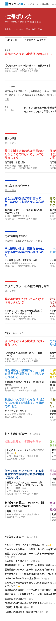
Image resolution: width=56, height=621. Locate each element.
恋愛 (14, 414)
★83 (9, 514)
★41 (52, 216)
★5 (51, 263)
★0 (51, 316)
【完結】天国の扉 (13, 607)
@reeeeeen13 (11, 21)
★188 (7, 216)
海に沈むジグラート (17, 185)
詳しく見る (10, 142)
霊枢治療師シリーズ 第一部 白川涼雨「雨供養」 (30, 569)
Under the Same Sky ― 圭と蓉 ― (22, 578)
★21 (7, 68)
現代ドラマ (19, 456)
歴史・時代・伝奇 (20, 165)
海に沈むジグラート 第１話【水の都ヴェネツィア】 (23, 211)
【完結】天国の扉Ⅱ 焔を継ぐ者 (21, 611)
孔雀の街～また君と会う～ (18, 560)
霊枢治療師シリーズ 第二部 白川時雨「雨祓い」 (30, 565)
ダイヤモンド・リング (15, 410)
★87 (9, 456)
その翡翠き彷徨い (16, 236)
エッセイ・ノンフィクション (25, 68)
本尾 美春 (21, 487)
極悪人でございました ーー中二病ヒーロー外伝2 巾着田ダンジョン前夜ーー (25, 485)
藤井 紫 (28, 607)
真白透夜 (17, 511)
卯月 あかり (49, 602)
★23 (7, 316)
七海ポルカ (18, 16)
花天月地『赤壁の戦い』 (17, 162)
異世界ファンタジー (22, 215)
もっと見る (9, 110)
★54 (52, 356)
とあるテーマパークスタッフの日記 (24, 450)
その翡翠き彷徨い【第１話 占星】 (22, 260)
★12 (7, 414)
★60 (54, 456)
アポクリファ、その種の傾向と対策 (27, 286)
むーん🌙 (11, 452)
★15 (52, 165)
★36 (7, 165)
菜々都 (36, 560)
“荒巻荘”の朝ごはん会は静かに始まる (23, 602)
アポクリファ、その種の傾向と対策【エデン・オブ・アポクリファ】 (24, 312)
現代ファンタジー (22, 491)
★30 (9, 491)
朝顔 (9, 511)
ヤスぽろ (45, 578)
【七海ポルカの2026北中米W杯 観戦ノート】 (28, 65)
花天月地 (10, 138)
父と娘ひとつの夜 (13, 598)
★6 (51, 417)
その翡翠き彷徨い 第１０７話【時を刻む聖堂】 (24, 383)
